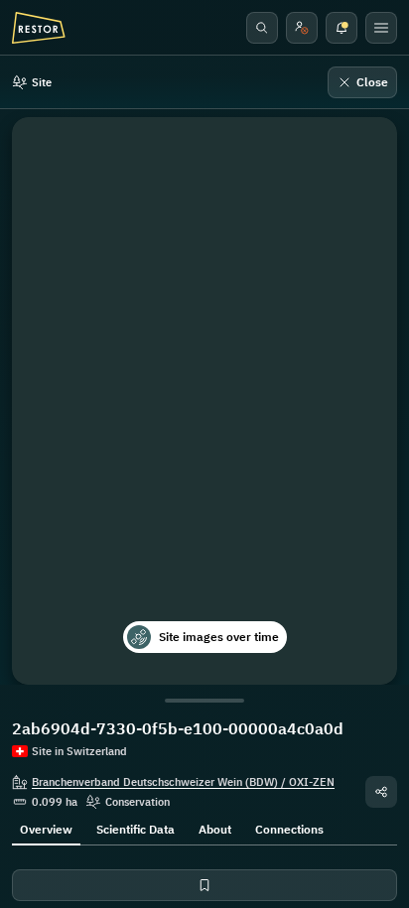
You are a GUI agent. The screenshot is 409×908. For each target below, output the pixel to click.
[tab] (46, 827)
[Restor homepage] (39, 28)
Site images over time (219, 636)
